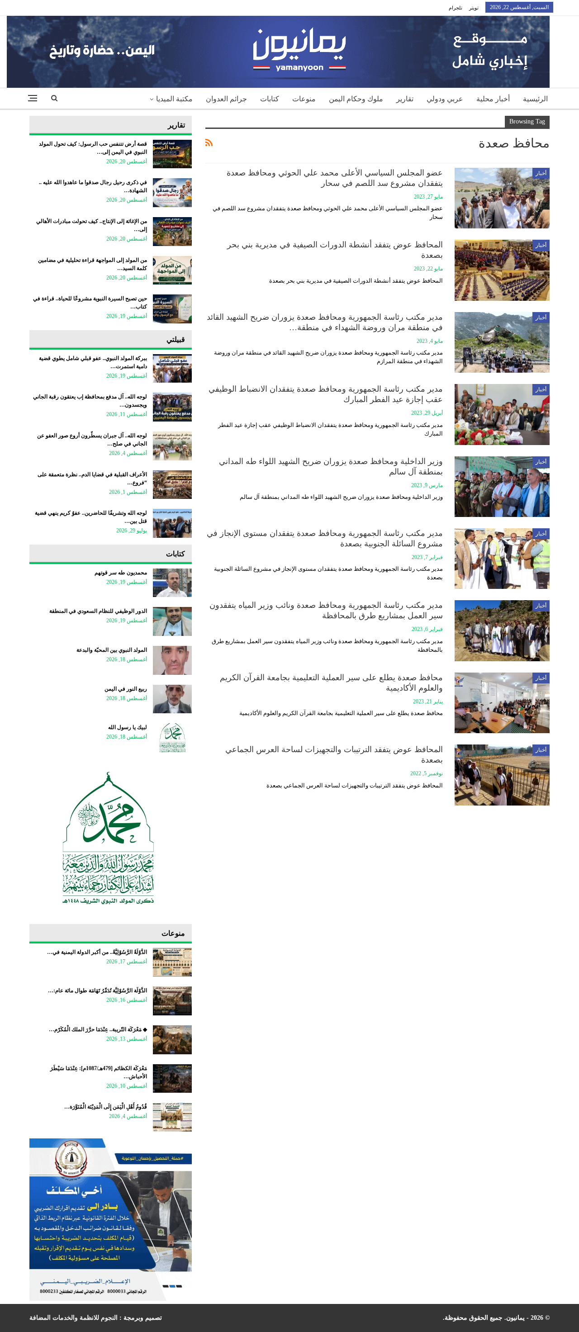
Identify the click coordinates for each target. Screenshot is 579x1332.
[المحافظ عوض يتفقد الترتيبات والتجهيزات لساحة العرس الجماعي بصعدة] (502, 774)
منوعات (304, 99)
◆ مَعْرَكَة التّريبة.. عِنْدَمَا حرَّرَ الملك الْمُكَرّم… (98, 1029)
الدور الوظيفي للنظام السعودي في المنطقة (98, 611)
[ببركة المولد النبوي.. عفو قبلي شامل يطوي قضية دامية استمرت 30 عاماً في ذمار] (172, 368)
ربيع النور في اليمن (125, 689)
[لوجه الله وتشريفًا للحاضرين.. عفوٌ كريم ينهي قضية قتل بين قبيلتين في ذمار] (172, 523)
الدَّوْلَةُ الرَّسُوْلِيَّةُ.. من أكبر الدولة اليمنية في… (97, 952)
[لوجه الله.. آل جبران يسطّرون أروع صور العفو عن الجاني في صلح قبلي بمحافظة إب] (172, 445)
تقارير (404, 99)
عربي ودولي (445, 99)
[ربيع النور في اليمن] (172, 699)
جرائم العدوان (226, 99)
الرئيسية (535, 99)
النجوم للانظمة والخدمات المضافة (73, 1317)
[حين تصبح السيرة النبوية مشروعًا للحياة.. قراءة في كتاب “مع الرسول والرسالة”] (172, 308)
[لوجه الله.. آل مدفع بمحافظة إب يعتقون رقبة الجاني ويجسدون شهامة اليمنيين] (172, 407)
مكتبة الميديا (174, 99)
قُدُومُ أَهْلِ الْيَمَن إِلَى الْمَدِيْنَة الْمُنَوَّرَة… (105, 1107)
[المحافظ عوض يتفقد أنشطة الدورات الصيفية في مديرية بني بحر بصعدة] (502, 270)
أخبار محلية (493, 99)
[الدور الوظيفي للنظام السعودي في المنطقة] (172, 621)
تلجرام (455, 7)
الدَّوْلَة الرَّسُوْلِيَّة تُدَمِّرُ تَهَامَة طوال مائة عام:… (97, 990)
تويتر (474, 7)
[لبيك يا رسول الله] (172, 737)
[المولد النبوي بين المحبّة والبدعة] (172, 660)
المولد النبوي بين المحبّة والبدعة (111, 650)
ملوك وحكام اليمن (356, 99)
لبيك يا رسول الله (127, 727)
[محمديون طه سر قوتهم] (172, 583)
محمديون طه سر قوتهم (121, 572)
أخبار (541, 173)
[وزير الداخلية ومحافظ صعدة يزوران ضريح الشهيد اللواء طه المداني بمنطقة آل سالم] (502, 486)
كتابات (269, 99)
